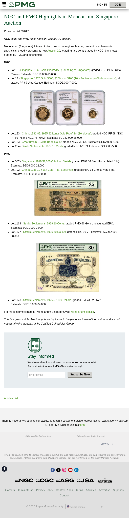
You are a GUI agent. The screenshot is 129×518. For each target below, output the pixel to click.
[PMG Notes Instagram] (64, 470)
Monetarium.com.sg (82, 311)
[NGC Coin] (24, 480)
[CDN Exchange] (90, 444)
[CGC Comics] (44, 480)
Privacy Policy (44, 490)
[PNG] (38, 442)
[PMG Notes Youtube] (70, 470)
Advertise (104, 490)
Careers (10, 490)
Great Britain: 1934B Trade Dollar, (42, 142)
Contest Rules (64, 490)
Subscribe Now (80, 374)
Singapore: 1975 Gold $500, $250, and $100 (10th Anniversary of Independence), (68, 78)
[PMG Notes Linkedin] (76, 470)
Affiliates (91, 490)
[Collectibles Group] (105, 480)
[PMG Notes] (23, 4)
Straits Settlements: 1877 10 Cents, (43, 146)
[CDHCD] (55, 442)
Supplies (118, 490)
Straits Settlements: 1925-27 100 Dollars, (47, 300)
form (82, 424)
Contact (64, 495)
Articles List (11, 398)
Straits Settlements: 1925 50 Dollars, (45, 232)
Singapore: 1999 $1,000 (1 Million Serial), (46, 161)
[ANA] (21, 442)
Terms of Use (25, 490)
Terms (79, 490)
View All (105, 444)
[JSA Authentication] (85, 480)
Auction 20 (53, 50)
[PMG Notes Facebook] (52, 470)
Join (118, 4)
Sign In (102, 4)
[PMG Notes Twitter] (58, 470)
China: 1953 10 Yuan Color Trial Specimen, (48, 169)
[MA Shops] (73, 444)
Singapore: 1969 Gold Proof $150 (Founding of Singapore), (55, 70)
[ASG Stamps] (65, 480)
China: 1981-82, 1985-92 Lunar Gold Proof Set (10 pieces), (57, 133)
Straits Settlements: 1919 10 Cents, (44, 223)
